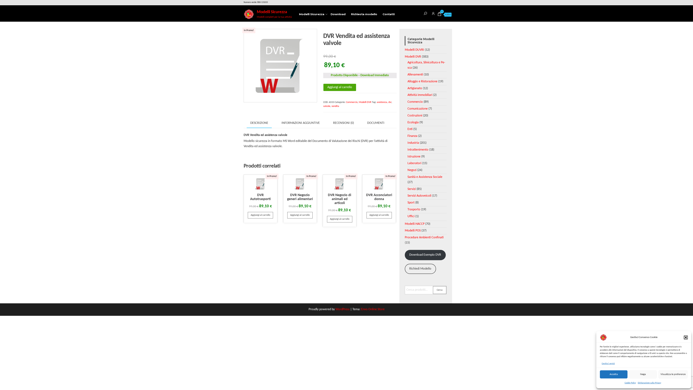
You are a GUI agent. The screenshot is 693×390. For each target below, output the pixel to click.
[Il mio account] (433, 13)
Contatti (389, 14)
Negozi (412, 170)
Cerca (440, 290)
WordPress (342, 309)
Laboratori (414, 163)
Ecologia (413, 122)
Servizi (411, 189)
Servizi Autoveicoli (419, 196)
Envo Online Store (373, 309)
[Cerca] (425, 13)
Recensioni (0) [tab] (343, 123)
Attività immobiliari (419, 95)
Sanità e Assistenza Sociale (424, 177)
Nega (643, 374)
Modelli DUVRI (414, 50)
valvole (326, 106)
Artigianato (414, 88)
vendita (335, 106)
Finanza (412, 136)
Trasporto (413, 209)
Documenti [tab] (375, 123)
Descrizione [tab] (259, 123)
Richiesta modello (364, 14)
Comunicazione (417, 108)
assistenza (382, 102)
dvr (389, 102)
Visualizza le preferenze (673, 374)
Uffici (411, 216)
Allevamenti (415, 74)
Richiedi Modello (420, 268)
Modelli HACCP (414, 224)
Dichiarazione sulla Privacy (649, 383)
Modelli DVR (365, 102)
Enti (410, 129)
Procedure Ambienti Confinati (424, 237)
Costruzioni (414, 115)
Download (338, 14)
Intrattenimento (417, 149)
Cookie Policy (630, 383)
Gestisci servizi (608, 364)
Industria (413, 143)
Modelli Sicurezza (272, 12)
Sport (411, 202)
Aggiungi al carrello (339, 87)
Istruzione (413, 156)
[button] (686, 337)
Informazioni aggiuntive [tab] (301, 123)
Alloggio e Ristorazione (422, 81)
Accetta (614, 374)
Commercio (352, 102)
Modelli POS (413, 230)
